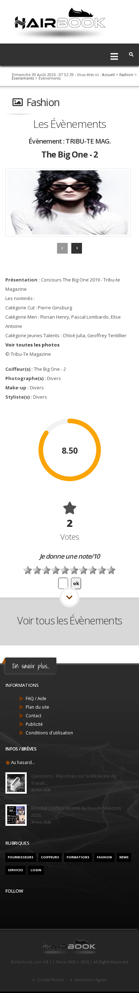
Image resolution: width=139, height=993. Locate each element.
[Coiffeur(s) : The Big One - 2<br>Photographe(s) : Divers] (68, 202)
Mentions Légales (90, 979)
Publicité (34, 724)
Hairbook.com (28, 961)
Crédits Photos (49, 979)
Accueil (108, 74)
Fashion (126, 74)
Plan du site (37, 707)
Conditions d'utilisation (49, 732)
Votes (69, 536)
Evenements (23, 78)
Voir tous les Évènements (69, 620)
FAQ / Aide (36, 698)
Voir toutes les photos (32, 344)
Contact (33, 715)
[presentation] (62, 248)
